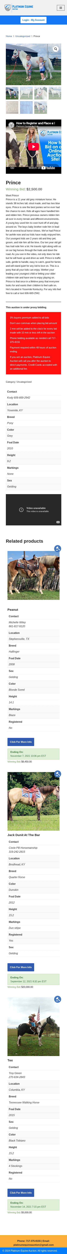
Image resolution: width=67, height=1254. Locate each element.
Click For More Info (21, 741)
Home (9, 36)
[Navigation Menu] (61, 8)
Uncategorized (22, 36)
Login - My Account (33, 20)
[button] (56, 49)
